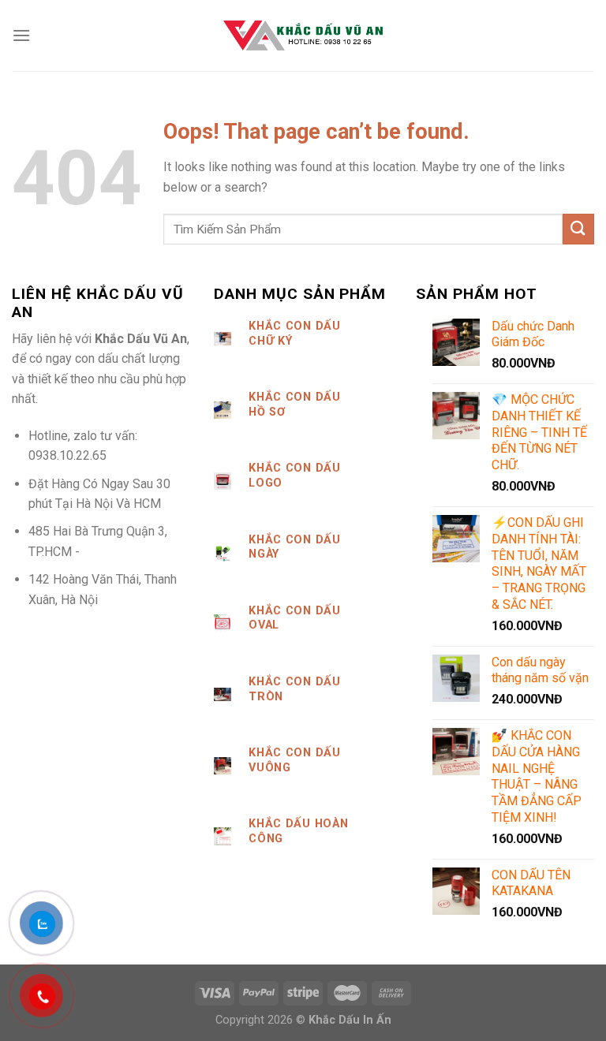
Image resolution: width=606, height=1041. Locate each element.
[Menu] (21, 35)
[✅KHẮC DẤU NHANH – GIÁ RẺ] (303, 35)
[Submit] (578, 229)
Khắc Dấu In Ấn (350, 1020)
